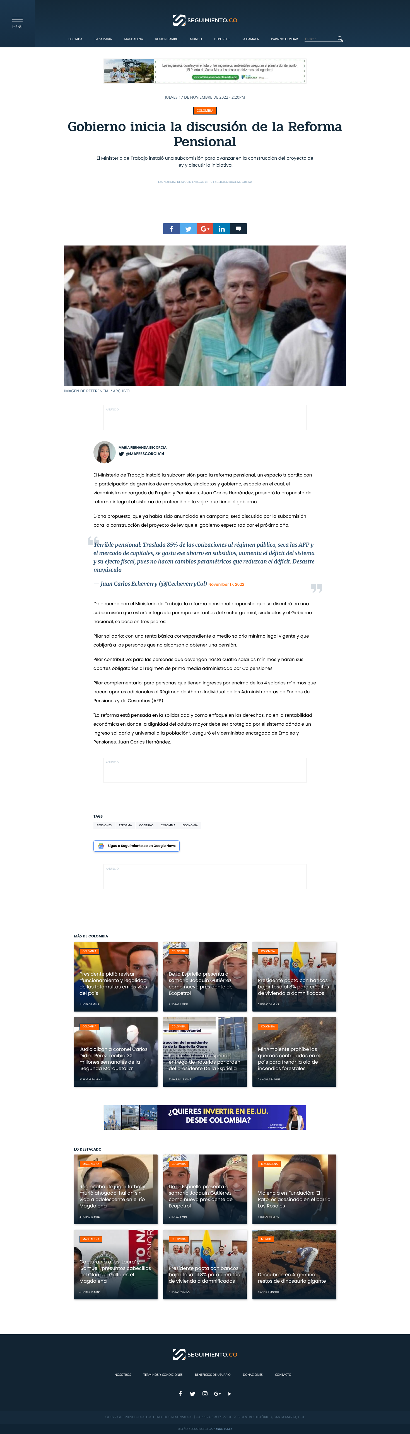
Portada (75, 39)
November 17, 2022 (226, 584)
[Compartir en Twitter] (188, 228)
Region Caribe (166, 39)
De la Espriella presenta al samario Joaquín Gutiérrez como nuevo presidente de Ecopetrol (201, 983)
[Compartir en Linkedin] (221, 228)
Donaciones (253, 1375)
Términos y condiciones (162, 1375)
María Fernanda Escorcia (143, 447)
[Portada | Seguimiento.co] (205, 20)
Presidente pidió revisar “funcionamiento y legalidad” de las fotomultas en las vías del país (113, 983)
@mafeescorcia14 (145, 453)
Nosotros (123, 1375)
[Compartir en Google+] (205, 228)
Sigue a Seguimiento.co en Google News (142, 846)
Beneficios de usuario (213, 1375)
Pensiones (104, 825)
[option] (205, 320)
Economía (190, 825)
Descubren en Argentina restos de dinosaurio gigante (292, 1277)
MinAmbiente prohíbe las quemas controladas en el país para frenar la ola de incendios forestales (289, 1059)
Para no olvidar (284, 39)
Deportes (221, 39)
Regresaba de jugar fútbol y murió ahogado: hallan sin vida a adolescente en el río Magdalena (112, 1196)
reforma (125, 825)
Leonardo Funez (220, 1429)
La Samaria (103, 39)
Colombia (205, 111)
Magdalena (133, 39)
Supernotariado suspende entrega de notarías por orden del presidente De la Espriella (204, 1062)
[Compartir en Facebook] (171, 228)
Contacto (283, 1375)
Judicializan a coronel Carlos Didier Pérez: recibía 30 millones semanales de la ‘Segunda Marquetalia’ (113, 1059)
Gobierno (146, 825)
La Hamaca (250, 39)
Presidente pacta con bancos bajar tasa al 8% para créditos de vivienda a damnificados (293, 986)
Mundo (196, 39)
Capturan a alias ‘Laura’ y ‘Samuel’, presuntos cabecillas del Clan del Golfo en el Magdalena (115, 1271)
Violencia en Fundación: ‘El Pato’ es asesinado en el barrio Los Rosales (294, 1199)
